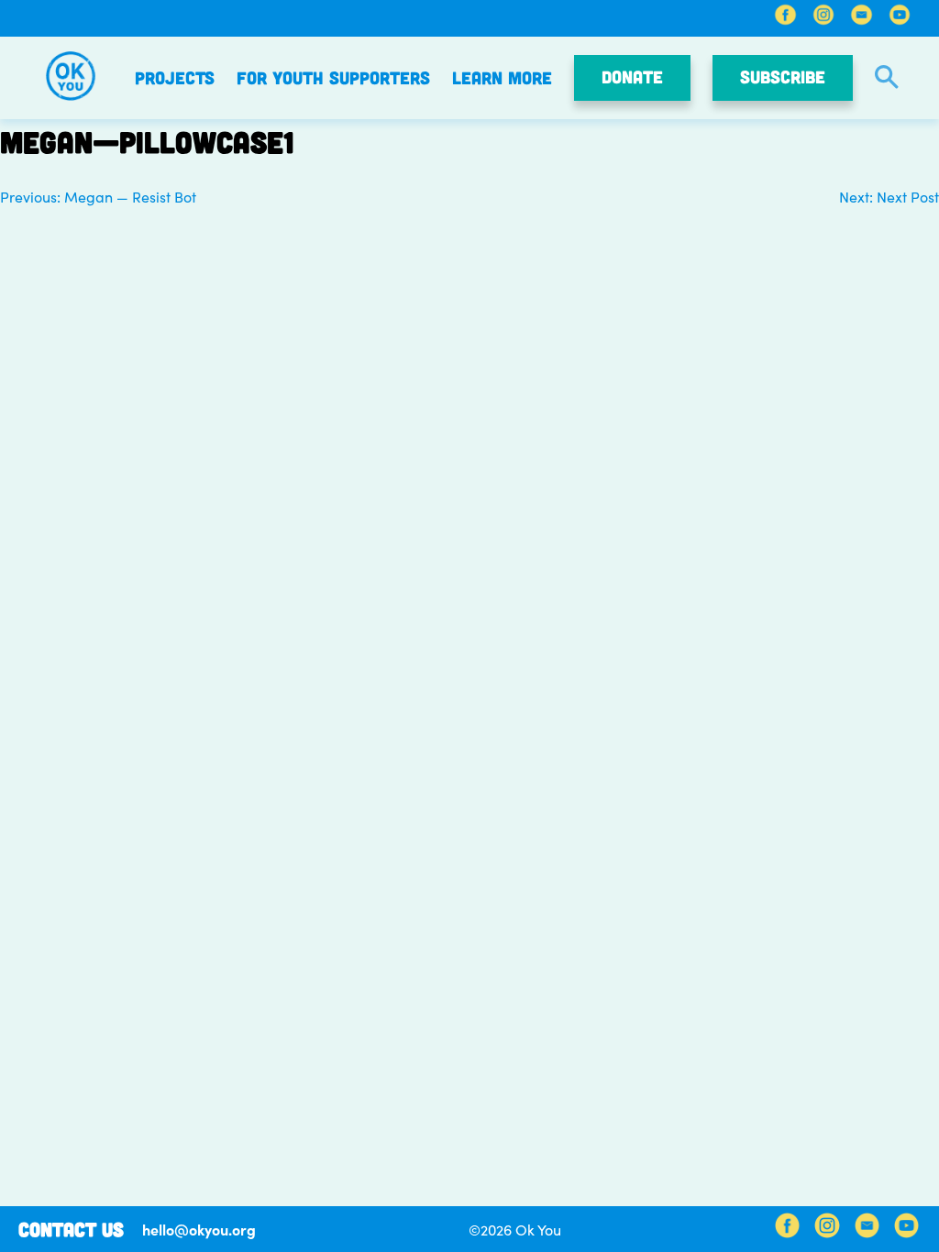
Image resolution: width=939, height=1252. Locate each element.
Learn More (502, 77)
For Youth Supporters (333, 77)
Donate (632, 76)
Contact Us (71, 1228)
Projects (175, 77)
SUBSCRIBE (782, 76)
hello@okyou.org (199, 1229)
